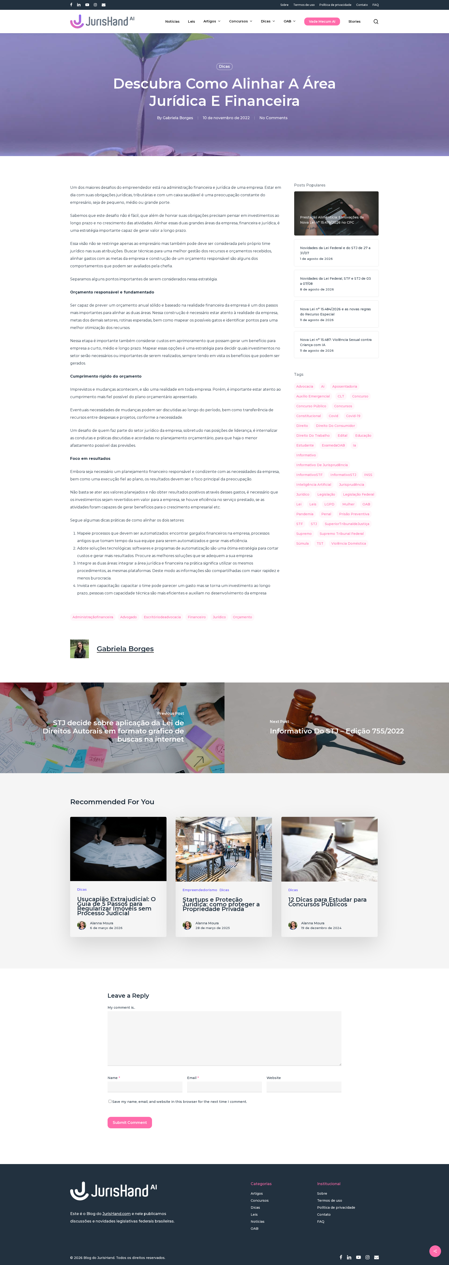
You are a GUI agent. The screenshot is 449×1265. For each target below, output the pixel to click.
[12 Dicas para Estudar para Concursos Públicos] (329, 877)
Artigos (257, 1193)
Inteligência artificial (313, 484)
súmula (302, 543)
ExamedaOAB (333, 445)
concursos (343, 406)
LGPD (329, 504)
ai (322, 386)
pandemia (304, 514)
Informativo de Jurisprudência (322, 465)
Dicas (224, 66)
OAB (366, 504)
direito (302, 426)
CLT (341, 396)
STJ (314, 524)
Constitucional (308, 416)
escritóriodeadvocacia (162, 617)
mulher (348, 504)
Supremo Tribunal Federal (342, 534)
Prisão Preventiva (354, 514)
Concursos (260, 1200)
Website (274, 1078)
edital (342, 435)
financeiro (197, 617)
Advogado (128, 617)
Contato (324, 1214)
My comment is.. (121, 1007)
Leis (254, 1214)
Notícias (257, 1221)
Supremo (304, 534)
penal (326, 514)
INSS (368, 475)
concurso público (311, 406)
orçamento (242, 617)
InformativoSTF (309, 475)
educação (363, 435)
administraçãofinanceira (92, 617)
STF (299, 524)
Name (114, 1078)
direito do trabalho (313, 435)
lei (298, 504)
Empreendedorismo (200, 890)
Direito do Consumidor (335, 426)
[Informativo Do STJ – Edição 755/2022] (336, 728)
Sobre (322, 1193)
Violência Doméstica (348, 543)
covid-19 (353, 416)
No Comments (273, 118)
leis (312, 504)
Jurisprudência (351, 484)
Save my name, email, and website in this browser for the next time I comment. (179, 1102)
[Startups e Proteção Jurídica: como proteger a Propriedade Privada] (224, 877)
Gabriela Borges (178, 118)
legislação (326, 494)
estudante (305, 445)
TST (320, 543)
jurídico (219, 617)
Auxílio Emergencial (313, 396)
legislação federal (358, 494)
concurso (360, 396)
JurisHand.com (116, 1213)
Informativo (306, 455)
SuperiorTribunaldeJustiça (347, 524)
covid (333, 416)
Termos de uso (329, 1200)
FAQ (320, 1221)
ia (354, 445)
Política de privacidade (336, 1207)
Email (193, 1078)
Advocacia (304, 386)
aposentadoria (344, 386)
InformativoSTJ (343, 475)
